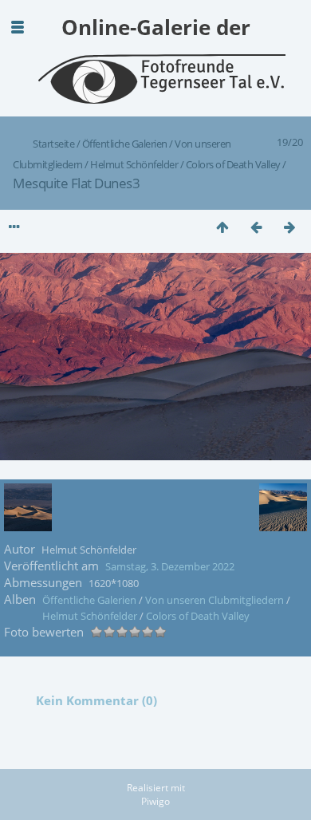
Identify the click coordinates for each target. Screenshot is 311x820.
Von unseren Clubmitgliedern (214, 600)
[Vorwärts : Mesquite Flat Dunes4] (289, 227)
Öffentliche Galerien (124, 143)
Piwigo (155, 801)
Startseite (53, 143)
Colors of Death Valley (233, 164)
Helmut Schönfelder (134, 164)
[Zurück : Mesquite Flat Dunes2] (256, 227)
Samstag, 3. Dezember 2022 (169, 566)
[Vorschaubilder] (222, 227)
